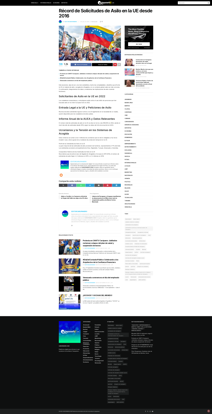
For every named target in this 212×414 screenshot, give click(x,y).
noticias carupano (145, 252)
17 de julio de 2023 (141, 65)
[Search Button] (208, 2)
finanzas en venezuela (141, 243)
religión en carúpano (142, 266)
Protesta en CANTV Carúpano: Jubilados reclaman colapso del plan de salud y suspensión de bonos (100, 243)
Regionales (128, 185)
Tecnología (129, 197)
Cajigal (127, 109)
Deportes (64, 2)
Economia (56, 2)
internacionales (129, 249)
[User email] (61, 175)
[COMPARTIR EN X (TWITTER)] (63, 185)
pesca (127, 266)
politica (133, 266)
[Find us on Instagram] (150, 411)
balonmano (128, 219)
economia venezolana (131, 241)
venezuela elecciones (144, 277)
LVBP (126, 169)
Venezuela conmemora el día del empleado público (76, 80)
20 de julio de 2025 (102, 298)
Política (127, 181)
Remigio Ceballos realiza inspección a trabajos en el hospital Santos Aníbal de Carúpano (138, 273)
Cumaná (127, 118)
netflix (136, 252)
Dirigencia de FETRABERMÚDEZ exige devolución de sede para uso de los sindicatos (142, 346)
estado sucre (129, 243)
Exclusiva (128, 150)
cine (149, 235)
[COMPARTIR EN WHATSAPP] (81, 185)
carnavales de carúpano (131, 224)
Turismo (127, 200)
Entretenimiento (130, 147)
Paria (137, 260)
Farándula (128, 153)
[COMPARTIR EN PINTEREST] (107, 185)
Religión (127, 188)
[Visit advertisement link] (139, 38)
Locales (127, 166)
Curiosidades (129, 121)
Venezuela (34, 2)
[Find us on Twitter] (147, 411)
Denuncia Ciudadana (132, 124)
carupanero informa (143, 232)
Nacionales (129, 175)
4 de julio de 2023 (84, 21)
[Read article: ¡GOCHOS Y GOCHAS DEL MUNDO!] (69, 302)
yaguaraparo (133, 279)
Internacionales (45, 2)
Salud (127, 191)
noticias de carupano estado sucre (134, 258)
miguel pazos (128, 252)
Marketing (128, 172)
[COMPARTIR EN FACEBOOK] (72, 185)
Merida (144, 249)
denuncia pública (137, 238)
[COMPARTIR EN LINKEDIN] (116, 185)
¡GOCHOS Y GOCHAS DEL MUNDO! (97, 295)
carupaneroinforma (130, 232)
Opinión (127, 178)
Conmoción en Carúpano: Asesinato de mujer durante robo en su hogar (144, 61)
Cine (126, 115)
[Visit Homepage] (106, 3)
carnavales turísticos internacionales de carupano (136, 228)
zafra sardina (142, 279)
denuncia (127, 238)
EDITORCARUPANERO (71, 21)
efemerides (142, 241)
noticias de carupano (131, 255)
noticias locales (129, 260)
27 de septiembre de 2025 (103, 264)
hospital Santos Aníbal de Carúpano (135, 246)
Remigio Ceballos (130, 269)
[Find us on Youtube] (152, 411)
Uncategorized (130, 204)
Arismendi (128, 99)
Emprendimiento (130, 143)
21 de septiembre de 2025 (143, 88)
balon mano (136, 219)
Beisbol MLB (129, 102)
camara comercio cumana (132, 222)
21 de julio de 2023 (141, 76)
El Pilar (127, 140)
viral (126, 279)
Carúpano (128, 112)
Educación (128, 134)
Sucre (127, 194)
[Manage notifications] (208, 411)
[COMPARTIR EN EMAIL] (98, 185)
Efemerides (128, 137)
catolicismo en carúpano (139, 235)
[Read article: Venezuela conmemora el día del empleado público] (69, 284)
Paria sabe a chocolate (131, 263)
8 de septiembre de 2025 (103, 282)
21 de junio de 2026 (102, 248)
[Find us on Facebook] (145, 411)
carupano (127, 235)
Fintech (127, 156)
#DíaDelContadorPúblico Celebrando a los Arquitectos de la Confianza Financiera (85, 78)
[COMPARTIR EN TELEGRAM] (89, 185)
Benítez (127, 105)
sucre (127, 277)
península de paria (145, 263)
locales (138, 249)
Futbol (127, 159)
